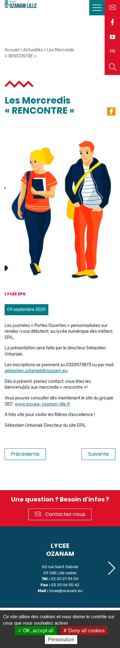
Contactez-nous (64, 514)
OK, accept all (38, 630)
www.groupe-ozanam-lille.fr (42, 404)
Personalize (61, 639)
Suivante (98, 454)
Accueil (12, 50)
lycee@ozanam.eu (65, 590)
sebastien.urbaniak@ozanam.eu (36, 370)
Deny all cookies (86, 630)
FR (112, 51)
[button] (111, 568)
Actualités (33, 50)
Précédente (25, 454)
